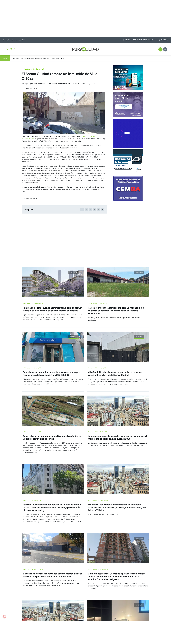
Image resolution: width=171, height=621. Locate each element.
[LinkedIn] (90, 209)
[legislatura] (128, 93)
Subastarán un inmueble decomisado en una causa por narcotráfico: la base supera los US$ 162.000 (51, 373)
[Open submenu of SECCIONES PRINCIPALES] (153, 40)
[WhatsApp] (94, 209)
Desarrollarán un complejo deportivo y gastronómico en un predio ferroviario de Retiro (52, 437)
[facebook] (4, 49)
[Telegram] (98, 209)
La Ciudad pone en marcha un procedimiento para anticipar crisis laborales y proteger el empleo (44, 58)
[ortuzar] (64, 93)
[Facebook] (82, 209)
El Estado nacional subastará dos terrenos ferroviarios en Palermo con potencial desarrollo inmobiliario (52, 575)
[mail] (14, 49)
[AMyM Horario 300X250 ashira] (128, 150)
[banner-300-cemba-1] (128, 177)
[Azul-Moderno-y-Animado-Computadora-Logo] (128, 119)
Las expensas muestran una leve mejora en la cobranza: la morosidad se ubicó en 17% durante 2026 (118, 437)
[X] (86, 209)
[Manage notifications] (4, 616)
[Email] (103, 209)
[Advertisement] (83, 18)
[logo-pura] (85, 48)
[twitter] (7, 49)
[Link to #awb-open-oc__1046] (160, 49)
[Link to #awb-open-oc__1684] (165, 49)
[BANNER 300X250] (128, 66)
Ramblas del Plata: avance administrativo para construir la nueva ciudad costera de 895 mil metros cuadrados (52, 309)
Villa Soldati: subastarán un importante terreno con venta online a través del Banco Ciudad (115, 373)
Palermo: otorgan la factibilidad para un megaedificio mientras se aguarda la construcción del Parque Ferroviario (116, 310)
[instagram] (11, 49)
